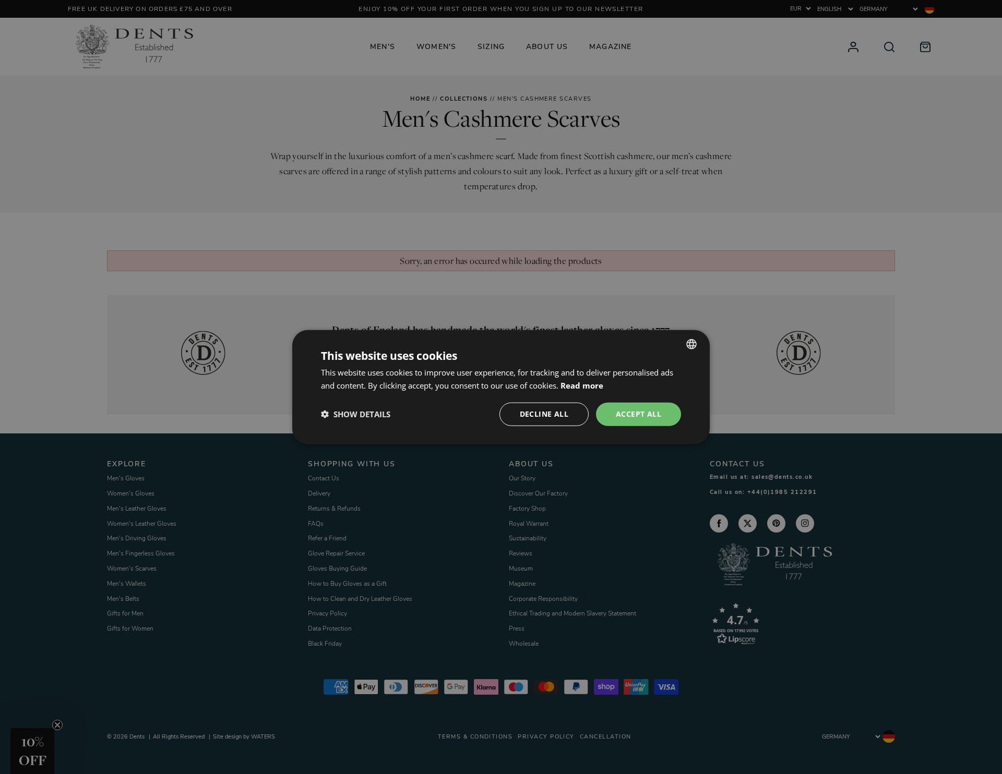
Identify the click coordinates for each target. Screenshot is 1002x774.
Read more (581, 385)
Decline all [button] (544, 414)
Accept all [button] (638, 414)
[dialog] (501, 387)
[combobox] (691, 344)
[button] (355, 414)
